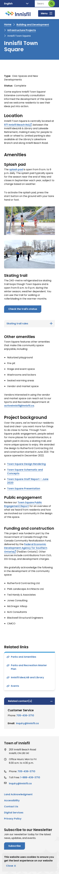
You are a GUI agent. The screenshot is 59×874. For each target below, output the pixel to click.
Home (7, 24)
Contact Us (11, 806)
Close (9, 865)
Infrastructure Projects (21, 30)
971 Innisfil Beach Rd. (16, 125)
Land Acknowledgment (18, 794)
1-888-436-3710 (30, 777)
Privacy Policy (12, 818)
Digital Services (13, 812)
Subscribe (14, 846)
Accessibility (12, 800)
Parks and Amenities (23, 657)
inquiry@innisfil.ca (27, 723)
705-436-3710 (25, 715)
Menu (44, 13)
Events (15, 686)
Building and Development (32, 24)
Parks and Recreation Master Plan (29, 667)
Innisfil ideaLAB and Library (27, 677)
